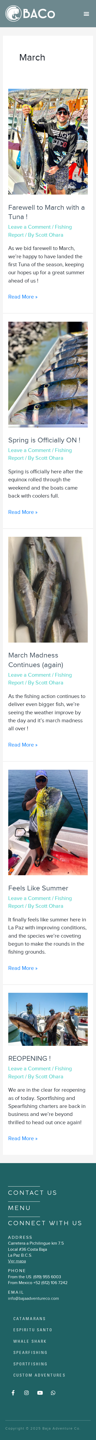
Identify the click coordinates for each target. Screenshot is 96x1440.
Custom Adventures (39, 1375)
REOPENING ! (29, 1058)
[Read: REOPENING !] (48, 1019)
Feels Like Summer (38, 888)
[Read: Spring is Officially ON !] (48, 374)
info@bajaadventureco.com (33, 1298)
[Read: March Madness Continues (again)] (48, 589)
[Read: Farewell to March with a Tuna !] (48, 141)
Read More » (23, 296)
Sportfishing (30, 1363)
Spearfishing (30, 1352)
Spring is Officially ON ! (44, 440)
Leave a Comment (29, 227)
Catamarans (29, 1318)
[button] (86, 13)
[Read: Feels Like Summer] (48, 822)
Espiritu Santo (33, 1329)
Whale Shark (30, 1341)
